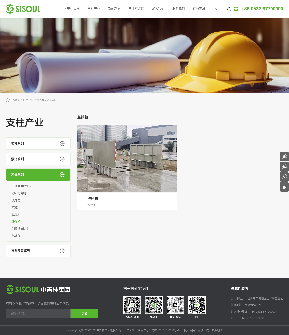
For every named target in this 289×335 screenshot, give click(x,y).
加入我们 (158, 8)
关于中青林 (72, 8)
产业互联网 (136, 8)
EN (214, 9)
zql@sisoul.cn (253, 304)
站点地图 (217, 330)
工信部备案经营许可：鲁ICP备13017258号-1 (152, 330)
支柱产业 (93, 8)
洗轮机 (51, 100)
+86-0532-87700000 (262, 8)
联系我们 (178, 8)
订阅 (84, 313)
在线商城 (199, 8)
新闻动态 (114, 8)
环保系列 (38, 100)
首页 (15, 100)
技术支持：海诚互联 (196, 330)
